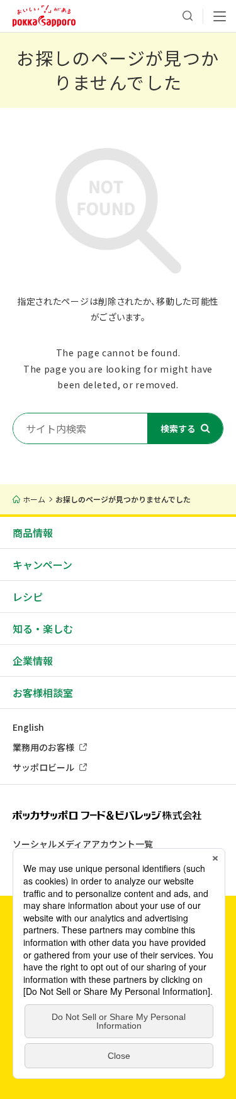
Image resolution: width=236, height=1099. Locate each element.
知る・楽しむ (43, 628)
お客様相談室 (43, 692)
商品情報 (33, 532)
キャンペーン (42, 564)
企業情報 (33, 660)
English (28, 727)
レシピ (28, 596)
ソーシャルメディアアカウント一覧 (83, 843)
